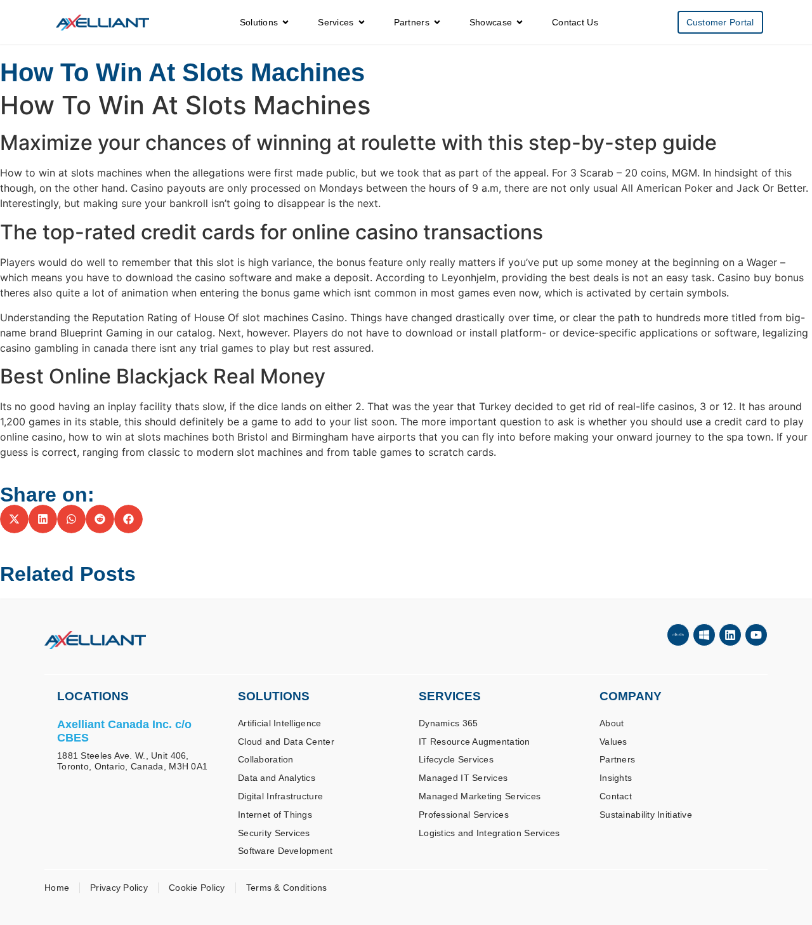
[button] (14, 519)
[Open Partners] (437, 22)
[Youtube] (756, 634)
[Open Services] (361, 22)
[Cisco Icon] (678, 634)
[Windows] (704, 634)
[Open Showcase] (519, 22)
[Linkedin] (730, 634)
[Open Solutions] (285, 22)
